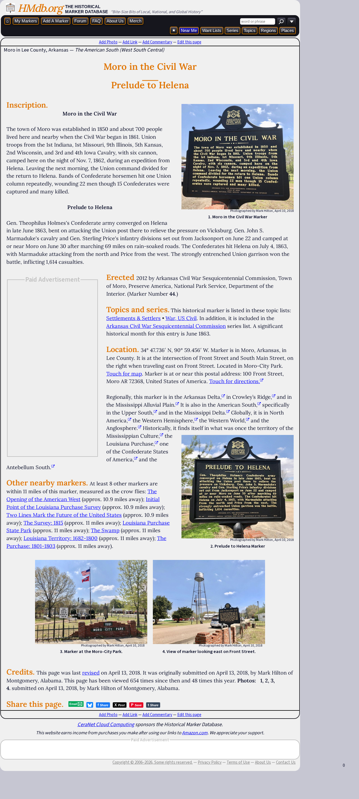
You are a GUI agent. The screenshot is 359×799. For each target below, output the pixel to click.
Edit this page (189, 42)
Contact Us (286, 762)
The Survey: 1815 (43, 522)
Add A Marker (55, 20)
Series (232, 30)
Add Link (130, 42)
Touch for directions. (234, 381)
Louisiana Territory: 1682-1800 (61, 538)
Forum (80, 20)
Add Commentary (157, 42)
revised (91, 672)
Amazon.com (195, 732)
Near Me (189, 30)
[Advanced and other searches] (291, 21)
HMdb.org (40, 8)
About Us (115, 20)
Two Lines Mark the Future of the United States (64, 514)
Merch (135, 20)
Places (287, 30)
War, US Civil (181, 318)
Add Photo (108, 42)
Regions (268, 30)
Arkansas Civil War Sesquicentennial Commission (166, 326)
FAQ (96, 20)
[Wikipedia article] (223, 396)
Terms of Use (238, 762)
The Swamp (105, 530)
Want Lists (211, 30)
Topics (250, 30)
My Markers (26, 20)
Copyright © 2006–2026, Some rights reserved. (152, 762)
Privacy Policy (210, 762)
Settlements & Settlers (133, 318)
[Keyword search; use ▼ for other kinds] (281, 21)
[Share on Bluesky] (89, 705)
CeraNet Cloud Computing (105, 724)
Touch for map (124, 373)
